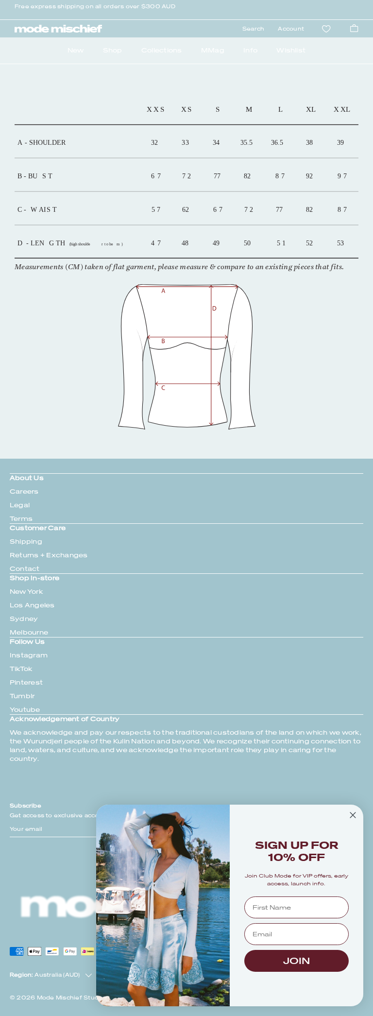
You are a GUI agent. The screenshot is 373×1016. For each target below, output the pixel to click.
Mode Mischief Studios (72, 998)
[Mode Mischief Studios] (58, 29)
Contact (25, 568)
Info (250, 50)
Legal (20, 505)
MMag (212, 50)
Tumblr (22, 696)
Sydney (24, 618)
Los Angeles (32, 605)
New (76, 50)
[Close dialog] (352, 815)
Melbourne (29, 632)
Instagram (29, 655)
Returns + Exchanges (49, 555)
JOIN (296, 960)
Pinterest (26, 682)
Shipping (26, 541)
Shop (112, 50)
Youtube (25, 709)
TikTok (21, 668)
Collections (161, 50)
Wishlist (290, 50)
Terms (21, 518)
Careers (24, 491)
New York (26, 591)
